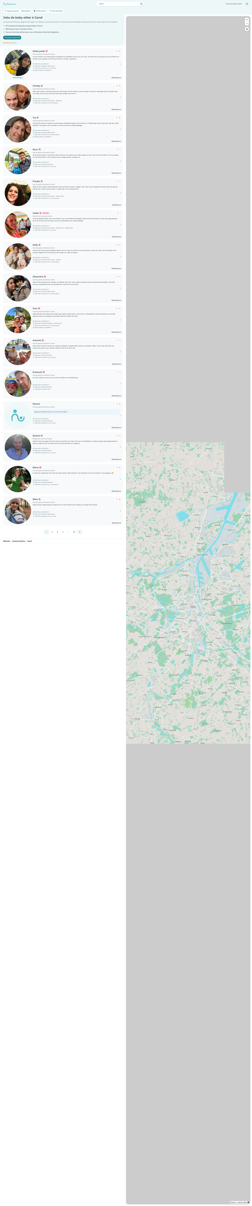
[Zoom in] (247, 20)
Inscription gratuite (12, 37)
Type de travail (12, 11)
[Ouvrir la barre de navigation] (247, 4)
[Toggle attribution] (248, 1202)
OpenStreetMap (242, 1202)
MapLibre (233, 1202)
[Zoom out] (247, 24)
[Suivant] (79, 532)
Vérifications (40, 11)
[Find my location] (247, 29)
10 (74, 532)
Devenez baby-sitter (234, 4)
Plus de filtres (57, 11)
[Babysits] (9, 4)
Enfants (27, 11)
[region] (188, 610)
